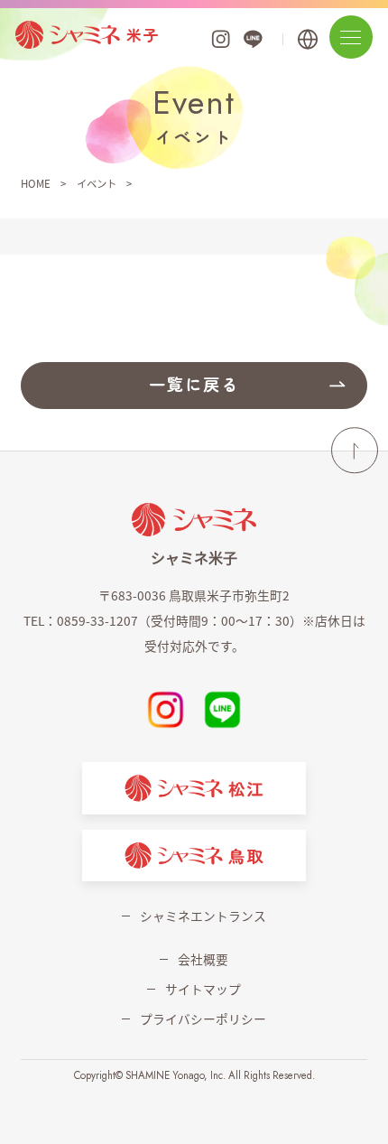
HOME (36, 183)
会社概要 (203, 959)
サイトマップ (203, 989)
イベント (96, 183)
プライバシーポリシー (203, 1018)
